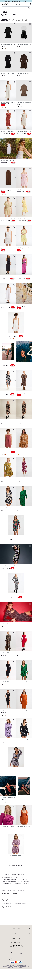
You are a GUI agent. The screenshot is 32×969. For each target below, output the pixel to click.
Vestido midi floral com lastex (24, 218)
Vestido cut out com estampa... (17, 768)
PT (18, 953)
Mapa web (23, 967)
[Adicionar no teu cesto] (14, 48)
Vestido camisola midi (22, 305)
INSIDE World (16, 938)
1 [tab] (17, 23)
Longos (18, 20)
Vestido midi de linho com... (24, 131)
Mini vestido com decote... (8, 508)
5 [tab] (5, 81)
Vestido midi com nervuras (8, 710)
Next (14, 90)
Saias (5, 899)
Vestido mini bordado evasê (8, 247)
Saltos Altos (7, 906)
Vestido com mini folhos (7, 363)
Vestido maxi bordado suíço (8, 160)
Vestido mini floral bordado (8, 218)
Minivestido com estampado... (8, 566)
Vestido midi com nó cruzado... (17, 594)
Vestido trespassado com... (24, 681)
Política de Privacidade (7, 966)
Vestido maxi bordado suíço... (24, 247)
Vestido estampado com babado (17, 855)
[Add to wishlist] (14, 23)
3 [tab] (3, 81)
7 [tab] (22, 226)
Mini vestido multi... (14, 537)
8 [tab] (7, 168)
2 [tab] (2, 81)
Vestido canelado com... (23, 450)
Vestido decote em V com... (24, 739)
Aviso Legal (17, 967)
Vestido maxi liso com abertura (9, 102)
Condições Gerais (10, 967)
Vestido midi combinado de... (24, 44)
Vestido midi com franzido (7, 73)
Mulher (11, 4)
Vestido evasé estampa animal (8, 479)
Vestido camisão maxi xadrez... (9, 652)
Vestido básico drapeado (7, 826)
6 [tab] (6, 168)
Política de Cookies (17, 966)
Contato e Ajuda (16, 928)
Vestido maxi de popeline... (8, 305)
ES (15, 953)
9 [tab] (8, 168)
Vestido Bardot (5, 681)
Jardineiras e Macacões (10, 893)
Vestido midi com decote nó (24, 710)
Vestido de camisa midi (7, 392)
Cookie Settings (25, 966)
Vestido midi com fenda (23, 652)
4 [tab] (4, 81)
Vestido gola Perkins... (6, 739)
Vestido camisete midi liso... (8, 44)
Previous (2, 90)
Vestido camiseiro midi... (23, 73)
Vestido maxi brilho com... (7, 623)
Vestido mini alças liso (14, 334)
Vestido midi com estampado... (9, 421)
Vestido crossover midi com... (24, 392)
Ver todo (4, 20)
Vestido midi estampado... (7, 131)
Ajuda (16, 933)
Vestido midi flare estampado (24, 479)
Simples (24, 20)
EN (21, 953)
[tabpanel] (16, 322)
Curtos (11, 20)
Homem (17, 4)
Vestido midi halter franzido (8, 276)
